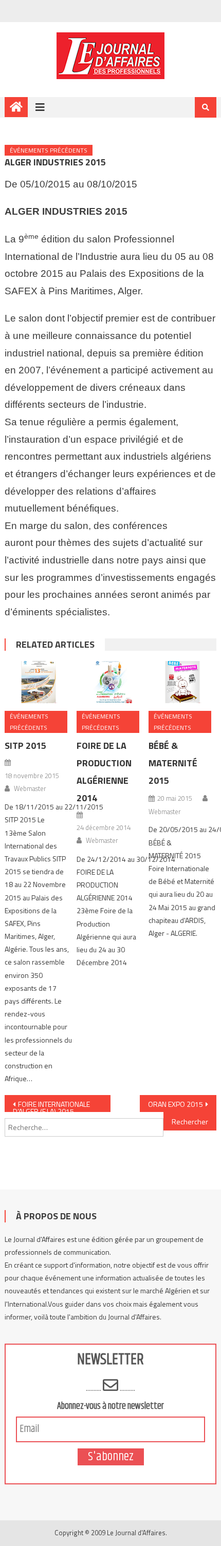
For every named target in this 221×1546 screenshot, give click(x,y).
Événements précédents (48, 150)
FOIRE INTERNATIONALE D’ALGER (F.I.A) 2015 (51, 1105)
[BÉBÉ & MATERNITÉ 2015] (182, 682)
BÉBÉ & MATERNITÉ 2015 (173, 763)
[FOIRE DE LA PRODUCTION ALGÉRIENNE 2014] (110, 682)
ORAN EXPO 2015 (175, 1104)
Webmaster (30, 788)
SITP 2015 (25, 745)
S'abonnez (111, 1456)
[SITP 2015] (38, 682)
